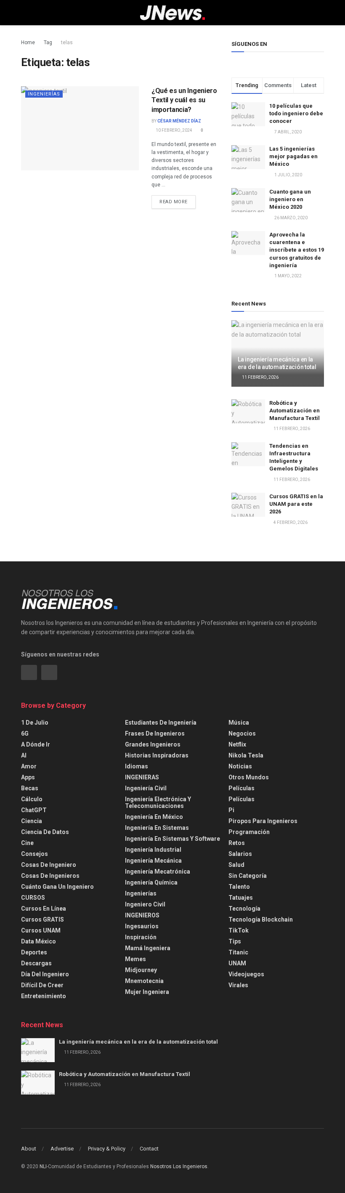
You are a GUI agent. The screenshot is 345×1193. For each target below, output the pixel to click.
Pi (231, 810)
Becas (29, 788)
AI (24, 755)
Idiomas (136, 766)
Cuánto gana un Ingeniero (57, 886)
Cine (27, 843)
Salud (236, 864)
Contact (149, 1148)
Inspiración (141, 937)
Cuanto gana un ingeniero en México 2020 (290, 199)
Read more (173, 202)
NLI (43, 1166)
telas (67, 42)
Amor (29, 766)
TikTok (238, 930)
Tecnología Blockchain (260, 919)
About (28, 1148)
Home (28, 42)
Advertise (62, 1148)
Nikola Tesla (245, 755)
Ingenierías (44, 94)
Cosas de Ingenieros (50, 875)
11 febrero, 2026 (260, 377)
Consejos (34, 853)
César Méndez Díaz (179, 121)
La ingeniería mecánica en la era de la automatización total (138, 1042)
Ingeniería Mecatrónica (157, 871)
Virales (238, 985)
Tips (234, 941)
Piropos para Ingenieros (262, 821)
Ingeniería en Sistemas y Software (172, 838)
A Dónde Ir (35, 744)
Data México (38, 941)
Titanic (238, 952)
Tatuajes (240, 897)
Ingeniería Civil (146, 788)
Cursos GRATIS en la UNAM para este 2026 (296, 504)
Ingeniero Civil (145, 904)
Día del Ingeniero (45, 974)
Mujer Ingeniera (147, 991)
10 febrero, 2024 (173, 130)
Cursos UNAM (41, 930)
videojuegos (246, 974)
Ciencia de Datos (45, 832)
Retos (236, 843)
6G (25, 733)
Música (238, 722)
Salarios (240, 853)
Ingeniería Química (151, 882)
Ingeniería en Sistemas (157, 827)
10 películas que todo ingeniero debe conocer (296, 113)
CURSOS (33, 897)
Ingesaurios (142, 926)
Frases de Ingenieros (155, 733)
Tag (48, 42)
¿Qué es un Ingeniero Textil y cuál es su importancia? (184, 100)
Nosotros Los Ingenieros (178, 1166)
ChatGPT (34, 810)
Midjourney (141, 970)
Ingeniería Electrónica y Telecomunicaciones (158, 802)
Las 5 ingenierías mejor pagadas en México (293, 156)
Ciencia (31, 821)
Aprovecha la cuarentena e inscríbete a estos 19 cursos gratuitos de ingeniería (296, 249)
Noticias (240, 766)
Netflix (237, 744)
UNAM (237, 963)
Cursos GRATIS (42, 919)
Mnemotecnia (144, 981)
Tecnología (244, 908)
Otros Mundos (248, 777)
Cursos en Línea (43, 908)
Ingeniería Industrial (153, 849)
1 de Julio (34, 722)
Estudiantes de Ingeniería (160, 722)
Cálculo (31, 799)
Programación (249, 832)
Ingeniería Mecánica (153, 860)
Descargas (36, 963)
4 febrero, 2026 (290, 522)
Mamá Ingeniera (147, 948)
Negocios (242, 733)
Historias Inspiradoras (156, 755)
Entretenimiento (43, 996)
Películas (241, 788)
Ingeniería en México (154, 816)
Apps (28, 777)
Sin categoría (247, 875)
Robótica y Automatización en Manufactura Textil (294, 410)
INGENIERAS (142, 777)
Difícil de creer (42, 985)
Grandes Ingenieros (152, 744)
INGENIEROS (142, 915)
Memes (135, 959)
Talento (239, 886)
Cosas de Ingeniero (48, 864)
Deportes (34, 952)
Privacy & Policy (106, 1148)
